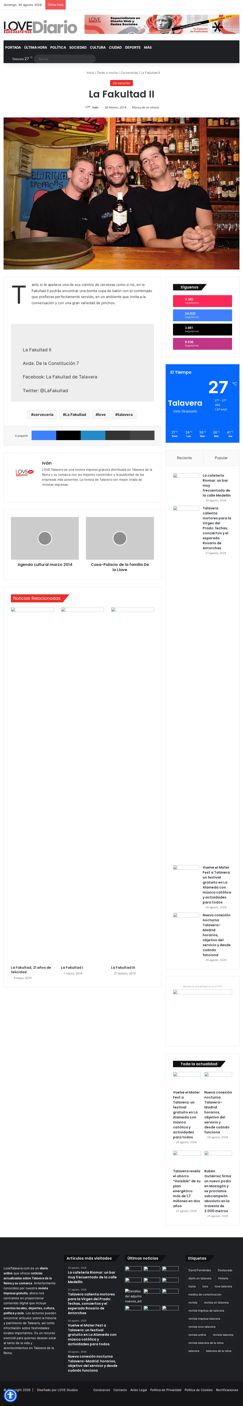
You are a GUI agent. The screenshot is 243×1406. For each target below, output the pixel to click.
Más (148, 47)
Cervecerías (129, 72)
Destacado (225, 1270)
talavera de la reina (218, 1351)
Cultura (98, 47)
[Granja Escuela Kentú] (170, 1312)
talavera (125, 414)
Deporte (133, 47)
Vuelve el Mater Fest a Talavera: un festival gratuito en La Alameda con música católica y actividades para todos (217, 885)
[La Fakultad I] (82, 785)
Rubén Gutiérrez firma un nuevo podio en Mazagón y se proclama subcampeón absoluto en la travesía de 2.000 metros (217, 1191)
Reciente (184, 458)
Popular (221, 458)
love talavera (223, 1286)
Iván (95, 107)
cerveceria (43, 414)
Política (58, 47)
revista (192, 1302)
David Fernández (199, 1270)
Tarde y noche (107, 72)
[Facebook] (44, 435)
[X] (68, 435)
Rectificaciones (227, 1390)
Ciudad (115, 47)
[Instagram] (62, 492)
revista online (197, 1334)
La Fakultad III (123, 967)
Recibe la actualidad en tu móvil (202, 986)
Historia (223, 1278)
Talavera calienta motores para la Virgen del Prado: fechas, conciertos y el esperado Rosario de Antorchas (217, 528)
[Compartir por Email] (117, 435)
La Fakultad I (72, 967)
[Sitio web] (45, 492)
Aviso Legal (138, 1390)
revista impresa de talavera (206, 1310)
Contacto (120, 1390)
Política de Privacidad (165, 1390)
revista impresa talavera (204, 1318)
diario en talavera (199, 1278)
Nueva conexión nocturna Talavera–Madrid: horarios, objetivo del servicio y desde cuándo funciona (217, 935)
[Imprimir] (142, 435)
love (102, 414)
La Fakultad (75, 414)
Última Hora (35, 47)
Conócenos (101, 1390)
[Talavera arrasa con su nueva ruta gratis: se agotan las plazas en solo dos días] (152, 1310)
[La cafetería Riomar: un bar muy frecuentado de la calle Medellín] (186, 482)
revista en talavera (216, 1302)
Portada (13, 47)
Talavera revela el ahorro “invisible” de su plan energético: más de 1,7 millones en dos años (187, 1188)
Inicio (90, 72)
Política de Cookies (199, 1390)
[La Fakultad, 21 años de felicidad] (32, 785)
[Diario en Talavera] (40, 26)
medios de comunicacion (204, 1294)
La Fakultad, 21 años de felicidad (31, 969)
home (192, 1286)
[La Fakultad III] (132, 785)
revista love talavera (201, 1326)
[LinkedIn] (93, 435)
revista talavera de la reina (206, 1343)
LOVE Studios (68, 1390)
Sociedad (78, 47)
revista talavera (223, 1334)
